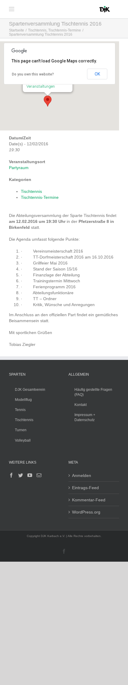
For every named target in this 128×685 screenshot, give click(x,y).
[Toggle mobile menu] (12, 9)
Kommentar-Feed (88, 499)
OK (97, 74)
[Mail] (39, 475)
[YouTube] (29, 475)
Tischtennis (31, 191)
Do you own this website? (33, 74)
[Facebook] (11, 475)
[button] (47, 101)
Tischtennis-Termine (40, 197)
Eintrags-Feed (85, 487)
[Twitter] (20, 475)
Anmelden (81, 475)
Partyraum (19, 167)
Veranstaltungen (40, 86)
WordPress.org (86, 512)
